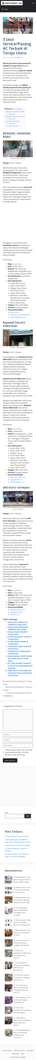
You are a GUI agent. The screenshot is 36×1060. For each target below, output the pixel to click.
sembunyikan (18, 109)
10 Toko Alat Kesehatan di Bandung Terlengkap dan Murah (22, 954)
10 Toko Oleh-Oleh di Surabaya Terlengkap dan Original (21, 977)
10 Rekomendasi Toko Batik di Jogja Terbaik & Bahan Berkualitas (18, 840)
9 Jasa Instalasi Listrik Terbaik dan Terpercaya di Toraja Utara (20, 658)
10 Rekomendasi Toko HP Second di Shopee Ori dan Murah (21, 889)
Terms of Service (19, 1050)
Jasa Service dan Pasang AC (15, 681)
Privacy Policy (7, 1050)
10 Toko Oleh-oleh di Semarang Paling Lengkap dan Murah (21, 942)
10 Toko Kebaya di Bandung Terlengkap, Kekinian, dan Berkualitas (21, 966)
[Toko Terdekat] (12, 3)
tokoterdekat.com (17, 482)
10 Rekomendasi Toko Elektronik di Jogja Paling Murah (21, 999)
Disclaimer (15, 1053)
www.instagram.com (18, 317)
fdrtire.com (14, 312)
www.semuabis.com (18, 477)
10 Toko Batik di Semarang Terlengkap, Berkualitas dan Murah (22, 1021)
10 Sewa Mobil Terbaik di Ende (16, 836)
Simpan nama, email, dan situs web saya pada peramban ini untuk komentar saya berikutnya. (18, 752)
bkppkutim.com (16, 480)
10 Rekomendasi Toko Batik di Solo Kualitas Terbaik (21, 932)
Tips (22, 1053)
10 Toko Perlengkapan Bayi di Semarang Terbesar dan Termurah (22, 1033)
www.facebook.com (17, 610)
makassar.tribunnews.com (20, 315)
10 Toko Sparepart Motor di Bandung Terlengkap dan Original (20, 911)
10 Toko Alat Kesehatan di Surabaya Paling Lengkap (22, 1010)
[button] (33, 3)
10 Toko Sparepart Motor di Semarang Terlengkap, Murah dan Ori (20, 989)
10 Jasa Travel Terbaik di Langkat (17, 845)
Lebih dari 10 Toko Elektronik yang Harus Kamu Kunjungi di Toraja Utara (20, 673)
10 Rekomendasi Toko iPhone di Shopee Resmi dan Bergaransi (21, 922)
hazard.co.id (15, 614)
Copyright (30, 1050)
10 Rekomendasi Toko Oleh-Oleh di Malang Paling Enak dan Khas (21, 899)
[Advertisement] (18, 223)
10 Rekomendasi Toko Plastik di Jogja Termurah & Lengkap (17, 855)
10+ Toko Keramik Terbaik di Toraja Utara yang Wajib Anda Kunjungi (20, 665)
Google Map (17, 264)
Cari (6, 812)
